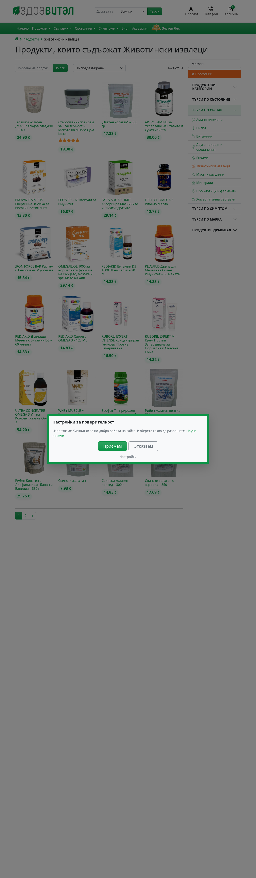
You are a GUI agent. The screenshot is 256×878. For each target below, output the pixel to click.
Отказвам (143, 446)
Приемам (112, 446)
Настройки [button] (128, 456)
